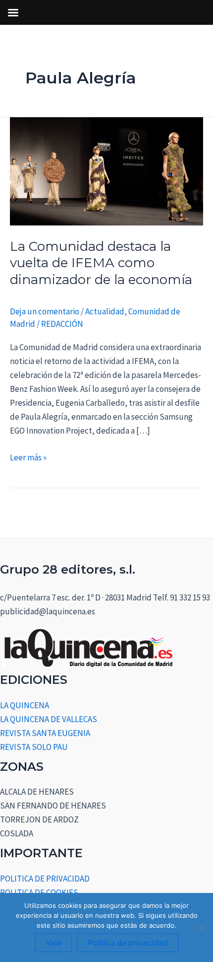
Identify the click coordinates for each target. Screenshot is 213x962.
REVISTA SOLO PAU (34, 746)
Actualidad (104, 311)
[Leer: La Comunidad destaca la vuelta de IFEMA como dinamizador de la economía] (106, 170)
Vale (53, 943)
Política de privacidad (127, 943)
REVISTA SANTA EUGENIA (45, 733)
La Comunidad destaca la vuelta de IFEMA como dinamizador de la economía (101, 263)
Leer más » (28, 456)
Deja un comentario (44, 311)
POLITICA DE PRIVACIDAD (45, 878)
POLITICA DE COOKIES (39, 892)
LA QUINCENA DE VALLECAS (48, 719)
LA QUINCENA (24, 705)
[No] (201, 928)
